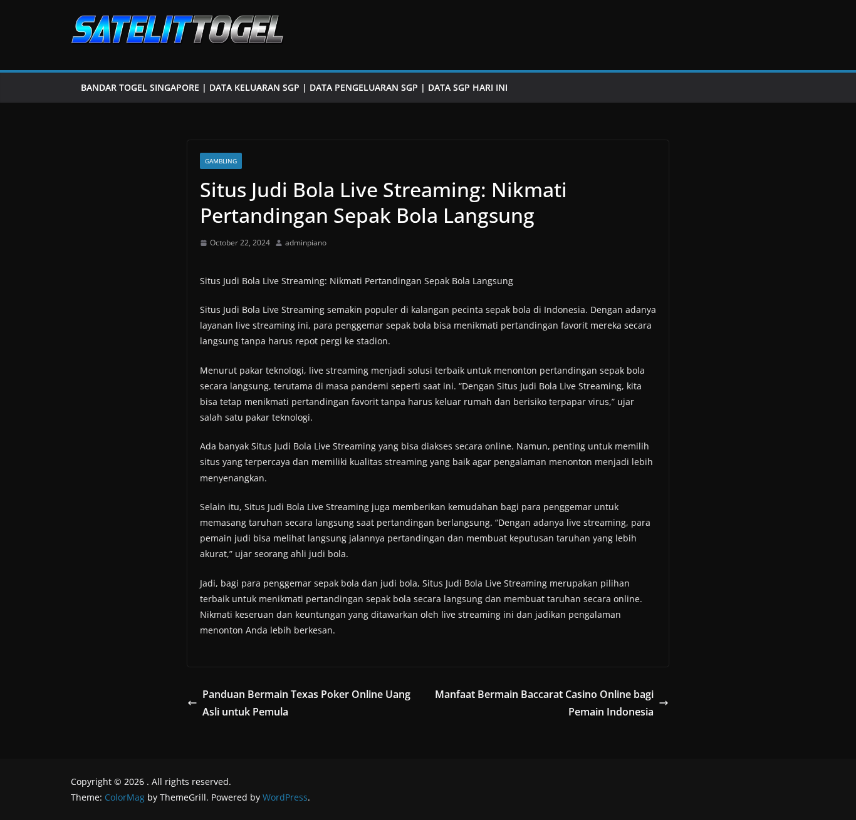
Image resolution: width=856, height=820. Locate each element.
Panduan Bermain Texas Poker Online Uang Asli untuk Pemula (306, 703)
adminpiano (305, 242)
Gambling (221, 160)
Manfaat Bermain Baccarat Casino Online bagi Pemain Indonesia (544, 703)
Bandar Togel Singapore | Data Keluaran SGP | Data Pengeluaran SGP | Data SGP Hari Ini (294, 87)
